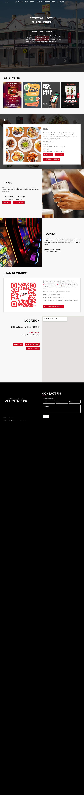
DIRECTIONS (18, 344)
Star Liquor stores (62, 285)
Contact (61, 2)
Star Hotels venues (48, 285)
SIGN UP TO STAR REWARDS (53, 306)
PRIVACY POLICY (32, 348)
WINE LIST (7, 202)
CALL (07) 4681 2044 (32, 344)
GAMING (39, 2)
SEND (46, 416)
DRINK (32, 2)
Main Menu (48, 154)
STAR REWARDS (49, 2)
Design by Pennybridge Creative (9, 420)
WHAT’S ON (19, 2)
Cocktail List (18, 202)
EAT (26, 2)
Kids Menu (59, 154)
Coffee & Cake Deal (51, 159)
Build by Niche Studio (21, 420)
